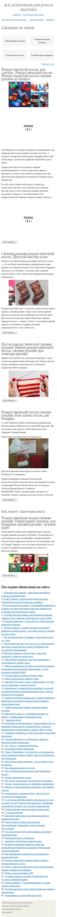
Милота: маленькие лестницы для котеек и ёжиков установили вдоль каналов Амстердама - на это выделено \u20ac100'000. (27, 669)
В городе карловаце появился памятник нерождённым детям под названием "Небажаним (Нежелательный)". (25, 847)
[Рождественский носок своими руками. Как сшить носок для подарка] (28, 453)
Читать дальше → (9, 242)
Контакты (5, 906)
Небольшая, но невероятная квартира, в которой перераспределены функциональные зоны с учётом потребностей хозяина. (27, 691)
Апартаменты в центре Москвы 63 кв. (23, 895)
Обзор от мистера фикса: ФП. (19, 873)
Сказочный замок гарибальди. (19, 748)
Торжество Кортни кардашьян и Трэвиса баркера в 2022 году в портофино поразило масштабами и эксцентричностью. (28, 701)
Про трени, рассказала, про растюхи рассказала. (29, 780)
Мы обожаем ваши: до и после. (20, 767)
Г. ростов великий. (14, 812)
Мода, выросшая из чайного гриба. (22, 678)
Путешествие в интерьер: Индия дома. (24, 675)
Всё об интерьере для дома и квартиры (28, 7)
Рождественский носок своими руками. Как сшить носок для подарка (26, 415)
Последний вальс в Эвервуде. (19, 838)
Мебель (50, 19)
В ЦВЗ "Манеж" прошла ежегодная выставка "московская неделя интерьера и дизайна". (24, 600)
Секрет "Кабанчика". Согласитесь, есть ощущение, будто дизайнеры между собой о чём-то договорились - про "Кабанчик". (28, 755)
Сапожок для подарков (42, 55)
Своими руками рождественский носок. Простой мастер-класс (27, 254)
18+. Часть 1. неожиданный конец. (21, 745)
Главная (16, 14)
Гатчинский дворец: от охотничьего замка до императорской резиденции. (24, 741)
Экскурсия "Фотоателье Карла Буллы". (24, 841)
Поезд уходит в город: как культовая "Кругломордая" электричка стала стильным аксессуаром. (23, 825)
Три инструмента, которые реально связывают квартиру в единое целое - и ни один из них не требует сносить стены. (28, 631)
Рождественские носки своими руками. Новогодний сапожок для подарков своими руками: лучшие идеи (28, 522)
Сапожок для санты (15, 55)
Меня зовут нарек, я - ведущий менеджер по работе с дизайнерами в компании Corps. (24, 715)
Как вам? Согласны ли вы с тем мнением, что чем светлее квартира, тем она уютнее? (27, 683)
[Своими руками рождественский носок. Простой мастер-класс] (28, 293)
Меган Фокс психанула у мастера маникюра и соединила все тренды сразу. (25, 661)
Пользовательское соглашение (19, 906)
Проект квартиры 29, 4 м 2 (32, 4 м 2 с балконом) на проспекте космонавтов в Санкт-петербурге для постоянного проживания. (27, 647)
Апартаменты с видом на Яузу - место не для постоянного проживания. (25, 795)
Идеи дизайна (37, 19)
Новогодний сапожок (15, 40)
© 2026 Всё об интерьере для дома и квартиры (17, 902)
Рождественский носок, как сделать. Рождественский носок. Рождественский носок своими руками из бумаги (27, 74)
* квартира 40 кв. (13, 720)
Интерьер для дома (33, 14)
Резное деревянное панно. (18, 777)
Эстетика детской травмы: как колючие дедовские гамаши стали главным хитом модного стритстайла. (26, 616)
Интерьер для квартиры (14, 19)
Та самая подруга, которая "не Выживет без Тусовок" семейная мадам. (24, 878)
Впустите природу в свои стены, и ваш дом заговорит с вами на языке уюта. (23, 655)
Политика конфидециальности (12, 909)
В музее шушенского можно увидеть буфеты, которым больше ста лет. (25, 862)
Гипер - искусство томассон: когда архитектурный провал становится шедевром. (27, 868)
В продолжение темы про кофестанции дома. (27, 809)
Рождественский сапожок (42, 41)
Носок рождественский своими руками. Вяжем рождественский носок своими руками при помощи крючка (27, 348)
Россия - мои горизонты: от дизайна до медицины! (29, 783)
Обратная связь (7, 912)
